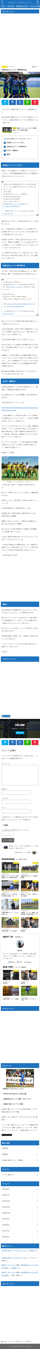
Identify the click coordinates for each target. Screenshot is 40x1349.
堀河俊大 (32, 1250)
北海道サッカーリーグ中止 (14, 142)
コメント (6, 763)
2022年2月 (5, 1189)
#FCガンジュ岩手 (16, 287)
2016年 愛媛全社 (11, 150)
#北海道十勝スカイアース (11, 204)
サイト (4, 808)
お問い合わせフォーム (22, 6)
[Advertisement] (20, 39)
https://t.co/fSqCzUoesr (14, 304)
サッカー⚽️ (11, 6)
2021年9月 (5, 1219)
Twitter (21, 732)
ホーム (3, 6)
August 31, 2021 (8, 313)
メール (5, 798)
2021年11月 (6, 1207)
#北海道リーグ (24, 204)
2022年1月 (5, 1195)
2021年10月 (6, 1213)
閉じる (29, 139)
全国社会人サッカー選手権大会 (15, 146)
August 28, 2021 (8, 213)
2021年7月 (5, 1231)
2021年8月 (5, 1225)
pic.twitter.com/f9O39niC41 (11, 206)
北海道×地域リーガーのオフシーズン (14, 1250)
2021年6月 (5, 1237)
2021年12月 (6, 1201)
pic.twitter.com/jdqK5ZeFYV (15, 306)
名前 (4, 789)
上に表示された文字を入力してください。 (16, 830)
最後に (7, 154)
